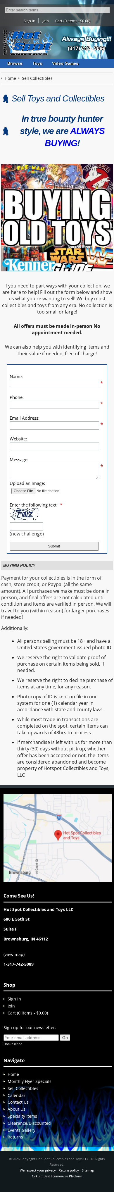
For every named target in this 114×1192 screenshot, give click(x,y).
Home (13, 1074)
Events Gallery (21, 1130)
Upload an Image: (27, 483)
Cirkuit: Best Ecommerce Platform (57, 1176)
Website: (18, 439)
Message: (19, 459)
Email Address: (24, 418)
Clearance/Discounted (29, 1123)
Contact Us (18, 1102)
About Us (16, 1109)
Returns (15, 1137)
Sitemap (88, 1170)
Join (45, 20)
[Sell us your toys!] (87, 38)
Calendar (16, 1095)
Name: (16, 376)
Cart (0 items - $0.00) (72, 20)
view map (14, 954)
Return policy (69, 1170)
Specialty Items (22, 1116)
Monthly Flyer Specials (29, 1081)
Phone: (17, 397)
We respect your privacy (38, 1170)
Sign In (29, 20)
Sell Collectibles (23, 1088)
